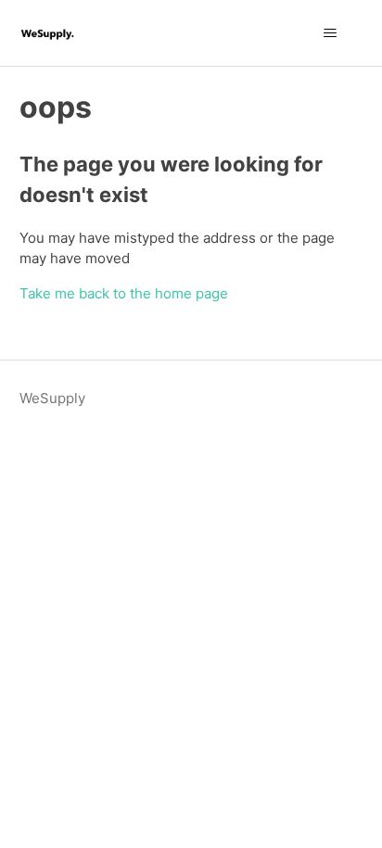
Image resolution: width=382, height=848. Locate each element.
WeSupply (52, 398)
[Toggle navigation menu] (330, 33)
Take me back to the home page (123, 293)
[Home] (48, 33)
